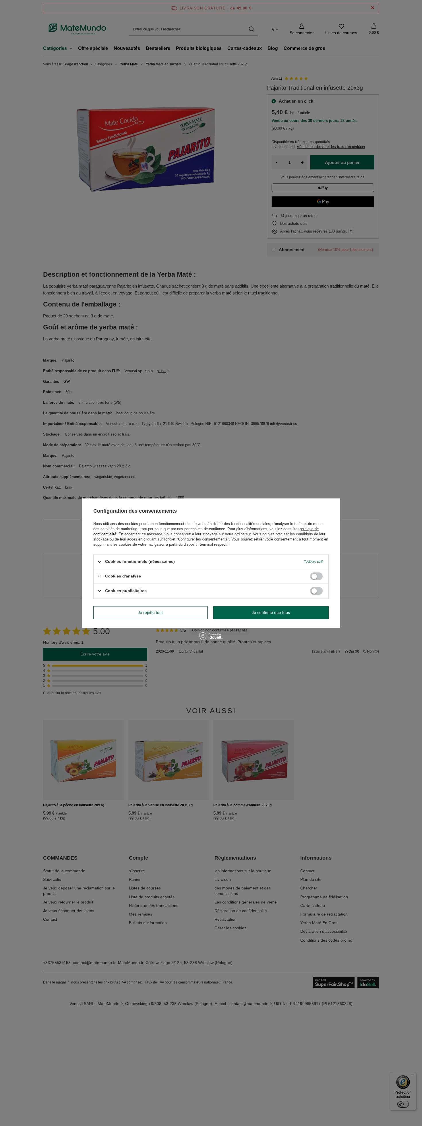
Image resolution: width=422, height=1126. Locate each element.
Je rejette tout (150, 612)
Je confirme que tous (271, 612)
